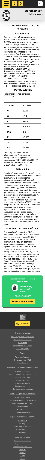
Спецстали (22, 343)
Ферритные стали (23, 380)
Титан (22, 353)
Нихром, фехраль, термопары (22, 337)
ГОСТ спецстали (22, 349)
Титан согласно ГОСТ (22, 360)
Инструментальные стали (22, 389)
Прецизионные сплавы (23, 340)
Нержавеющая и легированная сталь (22, 367)
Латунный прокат (22, 409)
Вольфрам (22, 421)
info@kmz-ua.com (35, 14)
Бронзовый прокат (22, 397)
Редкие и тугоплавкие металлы (22, 417)
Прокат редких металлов (22, 427)
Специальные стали (22, 386)
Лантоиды (22, 432)
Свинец (22, 459)
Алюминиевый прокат (22, 441)
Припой (23, 453)
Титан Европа (22, 363)
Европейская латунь (22, 412)
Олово (22, 456)
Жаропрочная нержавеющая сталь (22, 374)
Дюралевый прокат (22, 444)
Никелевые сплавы (23, 333)
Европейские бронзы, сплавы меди (22, 400)
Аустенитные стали (22, 377)
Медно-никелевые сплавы (22, 403)
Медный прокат (22, 406)
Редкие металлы (22, 429)
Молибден (22, 424)
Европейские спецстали (22, 346)
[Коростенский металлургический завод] (6, 15)
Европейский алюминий (22, 447)
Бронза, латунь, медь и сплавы (23, 394)
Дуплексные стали (22, 383)
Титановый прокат (22, 357)
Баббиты (22, 450)
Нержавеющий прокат (22, 371)
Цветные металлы (22, 437)
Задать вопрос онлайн (22, 301)
